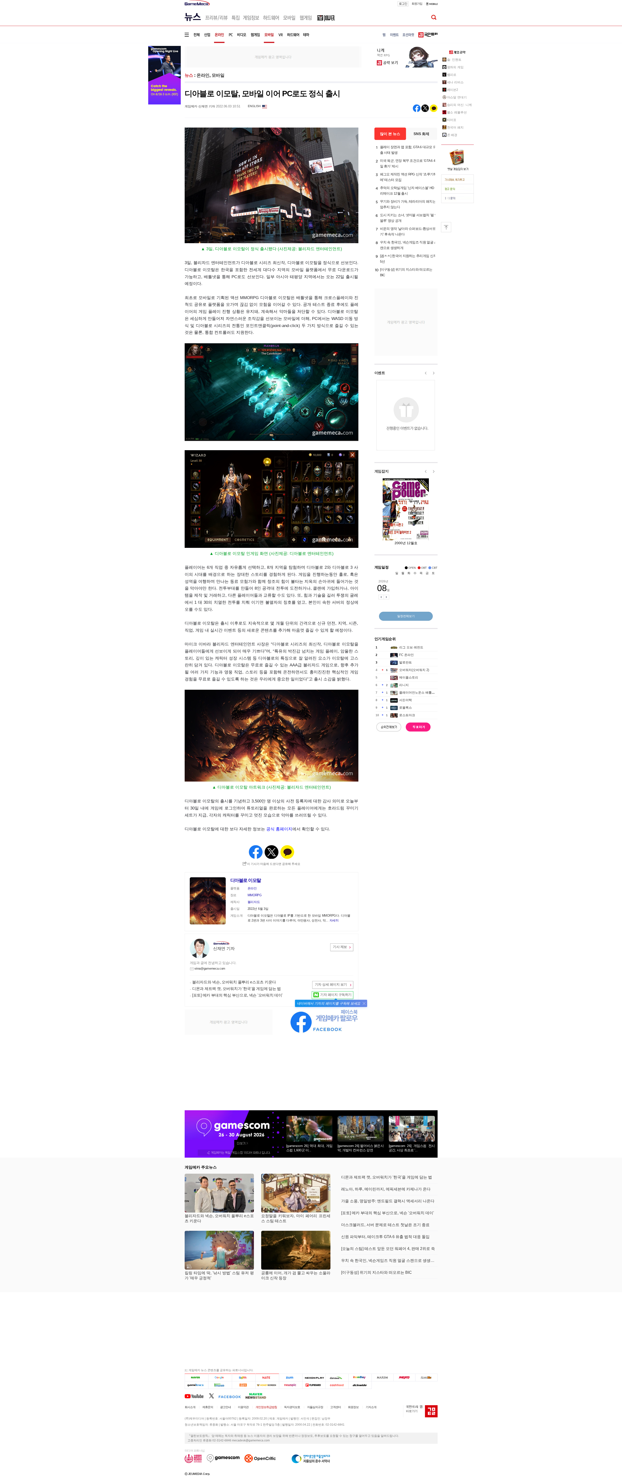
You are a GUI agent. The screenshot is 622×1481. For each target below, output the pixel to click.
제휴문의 (207, 1407)
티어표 (452, 120)
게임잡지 (381, 471)
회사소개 (190, 1407)
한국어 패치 (455, 127)
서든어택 (405, 700)
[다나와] (336, 1377)
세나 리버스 (455, 82)
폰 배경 (452, 135)
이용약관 (243, 1407)
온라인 (203, 75)
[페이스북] (231, 1395)
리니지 (404, 685)
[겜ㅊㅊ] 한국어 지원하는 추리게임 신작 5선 (408, 258)
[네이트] (267, 1377)
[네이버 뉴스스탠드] (258, 1395)
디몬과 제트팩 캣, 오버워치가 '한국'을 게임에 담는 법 (236, 989)
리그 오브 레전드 (411, 647)
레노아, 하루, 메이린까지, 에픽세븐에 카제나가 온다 (386, 1189)
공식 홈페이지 (279, 829)
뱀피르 (452, 75)
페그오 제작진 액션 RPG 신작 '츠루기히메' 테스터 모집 (408, 177)
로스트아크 (407, 715)
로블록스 (405, 707)
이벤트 (379, 373)
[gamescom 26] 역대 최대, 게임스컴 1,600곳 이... (309, 1148)
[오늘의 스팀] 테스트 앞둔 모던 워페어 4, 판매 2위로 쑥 (388, 1249)
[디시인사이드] (360, 1385)
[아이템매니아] (220, 1385)
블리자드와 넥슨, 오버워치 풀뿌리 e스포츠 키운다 (234, 982)
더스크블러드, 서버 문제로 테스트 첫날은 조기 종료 (385, 1225)
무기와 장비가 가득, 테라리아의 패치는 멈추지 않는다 (408, 204)
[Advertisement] (273, 57)
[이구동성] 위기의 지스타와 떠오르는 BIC (406, 272)
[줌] (290, 1377)
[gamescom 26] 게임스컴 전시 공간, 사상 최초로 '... (412, 1148)
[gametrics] (196, 1385)
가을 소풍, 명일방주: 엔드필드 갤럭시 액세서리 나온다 (387, 1201)
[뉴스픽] (290, 1385)
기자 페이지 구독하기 (336, 995)
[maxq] (404, 1377)
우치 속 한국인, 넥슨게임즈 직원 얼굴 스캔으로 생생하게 (408, 245)
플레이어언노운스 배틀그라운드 (421, 692)
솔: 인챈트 (454, 59)
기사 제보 (340, 947)
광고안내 (225, 1407)
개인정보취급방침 (266, 1407)
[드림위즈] (426, 1377)
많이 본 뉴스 (390, 134)
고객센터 (335, 1407)
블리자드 (254, 902)
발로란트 (405, 662)
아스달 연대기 (457, 97)
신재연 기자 (223, 948)
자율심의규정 (315, 1407)
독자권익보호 (292, 1407)
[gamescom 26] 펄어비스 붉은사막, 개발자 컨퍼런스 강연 (360, 1148)
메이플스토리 (408, 677)
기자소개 (371, 1407)
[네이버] (196, 1377)
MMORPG (255, 895)
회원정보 (353, 1407)
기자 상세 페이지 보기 (331, 984)
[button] (364, 1003)
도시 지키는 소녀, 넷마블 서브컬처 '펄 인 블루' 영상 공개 (409, 218)
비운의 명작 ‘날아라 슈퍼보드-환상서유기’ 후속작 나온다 (408, 231)
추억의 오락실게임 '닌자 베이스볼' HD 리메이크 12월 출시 (407, 190)
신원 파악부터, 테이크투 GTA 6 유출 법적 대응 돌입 (385, 1237)
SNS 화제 (421, 134)
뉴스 (189, 75)
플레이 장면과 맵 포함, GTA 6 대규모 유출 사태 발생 (408, 150)
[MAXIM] (383, 1377)
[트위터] (213, 1395)
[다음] (243, 1377)
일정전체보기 (406, 616)
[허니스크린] (267, 1385)
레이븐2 (452, 90)
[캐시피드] (336, 1385)
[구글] (220, 1377)
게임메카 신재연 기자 (200, 106)
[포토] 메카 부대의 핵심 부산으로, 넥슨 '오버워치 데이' (237, 995)
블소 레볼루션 (457, 112)
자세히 (334, 920)
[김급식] (243, 1385)
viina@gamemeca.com (209, 968)
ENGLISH (254, 106)
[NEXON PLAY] (313, 1377)
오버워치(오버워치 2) (414, 670)
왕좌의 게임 (455, 67)
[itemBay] (360, 1377)
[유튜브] (197, 1395)
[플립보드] (313, 1385)
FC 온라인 (406, 655)
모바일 (218, 75)
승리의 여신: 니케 (459, 105)
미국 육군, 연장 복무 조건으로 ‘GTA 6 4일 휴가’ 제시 (407, 163)
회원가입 (417, 3)
